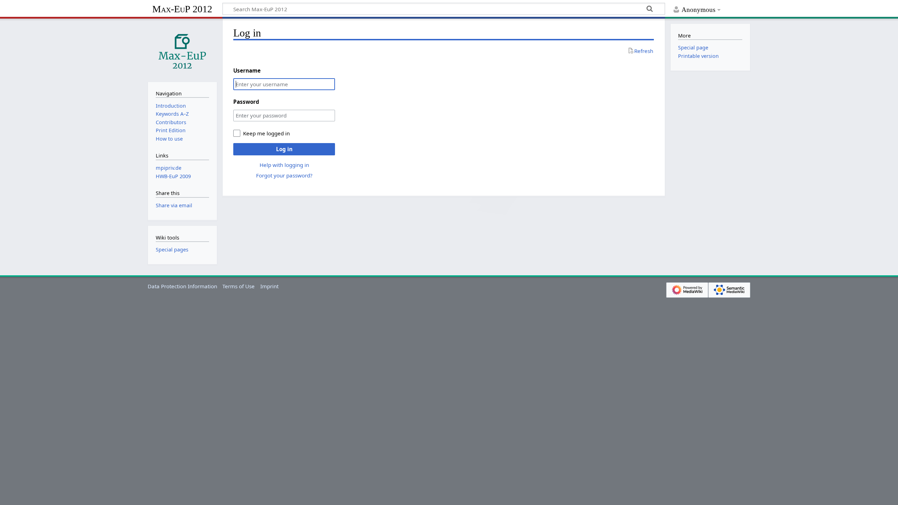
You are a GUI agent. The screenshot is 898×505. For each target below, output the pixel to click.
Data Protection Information (182, 286)
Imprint (269, 286)
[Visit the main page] (182, 49)
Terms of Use (238, 286)
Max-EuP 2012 (182, 9)
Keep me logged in (266, 133)
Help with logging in (284, 164)
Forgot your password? (284, 175)
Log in (284, 149)
